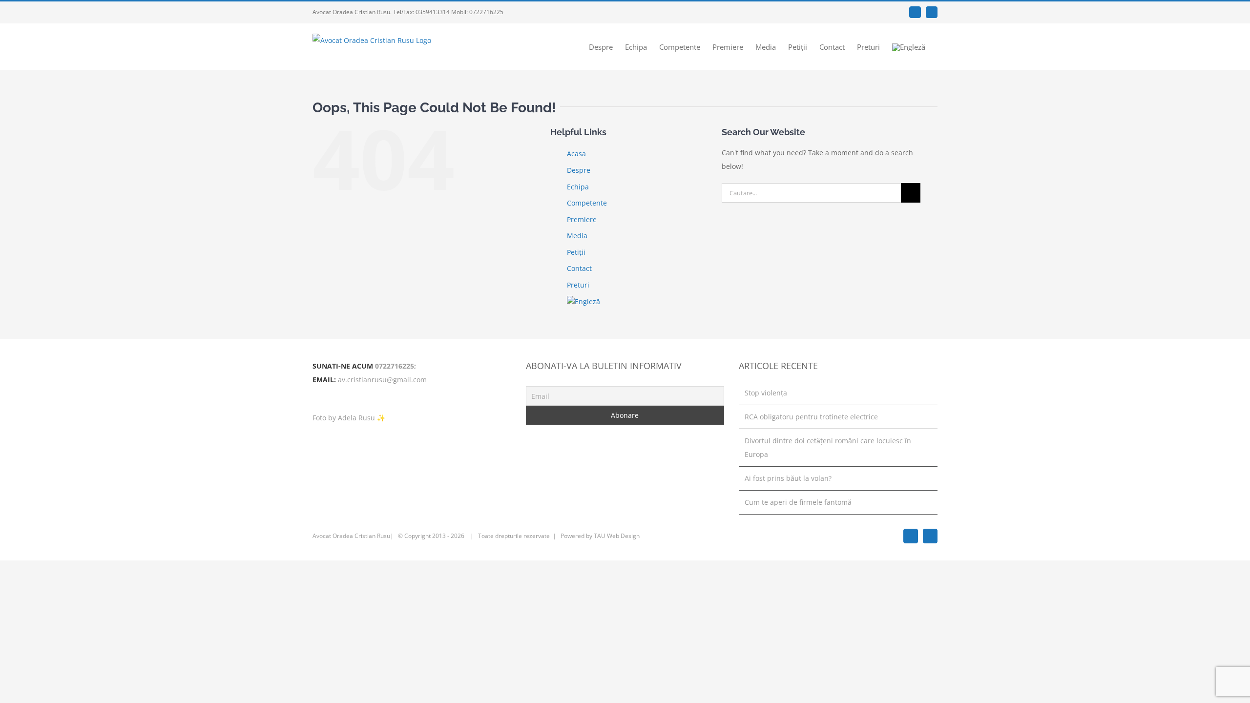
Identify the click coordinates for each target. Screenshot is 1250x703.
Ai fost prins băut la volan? (788, 478)
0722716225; (395, 366)
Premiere (582, 219)
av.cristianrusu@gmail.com (382, 379)
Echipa (578, 186)
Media (577, 235)
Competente (587, 202)
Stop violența (766, 392)
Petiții (576, 252)
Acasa (576, 153)
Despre (578, 170)
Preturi (578, 284)
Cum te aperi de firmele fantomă (798, 502)
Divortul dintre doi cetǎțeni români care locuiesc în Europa (828, 447)
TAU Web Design (617, 536)
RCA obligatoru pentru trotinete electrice (811, 416)
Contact (579, 268)
